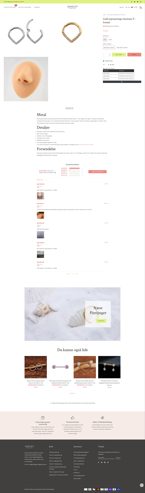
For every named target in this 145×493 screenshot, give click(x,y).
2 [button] (70, 274)
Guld (110, 39)
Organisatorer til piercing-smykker (58, 475)
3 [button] (74, 393)
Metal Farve (106, 36)
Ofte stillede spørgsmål (80, 455)
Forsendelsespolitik (79, 458)
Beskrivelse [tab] (69, 108)
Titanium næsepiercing (55, 455)
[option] (35, 374)
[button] (130, 7)
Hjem (104, 14)
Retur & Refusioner (79, 461)
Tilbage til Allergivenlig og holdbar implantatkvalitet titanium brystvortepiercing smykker (73, 403)
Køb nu (134, 54)
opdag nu (101, 320)
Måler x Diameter (107, 44)
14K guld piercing (54, 452)
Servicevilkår (77, 478)
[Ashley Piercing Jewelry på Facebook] (131, 1)
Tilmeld (118, 457)
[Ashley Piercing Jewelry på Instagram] (140, 1)
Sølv (105, 39)
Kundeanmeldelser (79, 464)
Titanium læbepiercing (55, 461)
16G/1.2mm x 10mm (122, 47)
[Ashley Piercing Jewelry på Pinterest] (137, 1)
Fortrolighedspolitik (79, 475)
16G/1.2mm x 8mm (109, 47)
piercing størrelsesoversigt (85, 144)
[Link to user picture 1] (40, 195)
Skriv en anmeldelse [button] (97, 171)
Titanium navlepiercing (55, 464)
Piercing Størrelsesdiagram (81, 452)
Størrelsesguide (109, 60)
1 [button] (70, 393)
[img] (40, 184)
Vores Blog (76, 467)
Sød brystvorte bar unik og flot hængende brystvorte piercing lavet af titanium (109, 383)
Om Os (75, 469)
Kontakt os (77, 472)
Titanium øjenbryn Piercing (56, 472)
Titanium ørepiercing (55, 458)
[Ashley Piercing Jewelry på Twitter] (134, 1)
